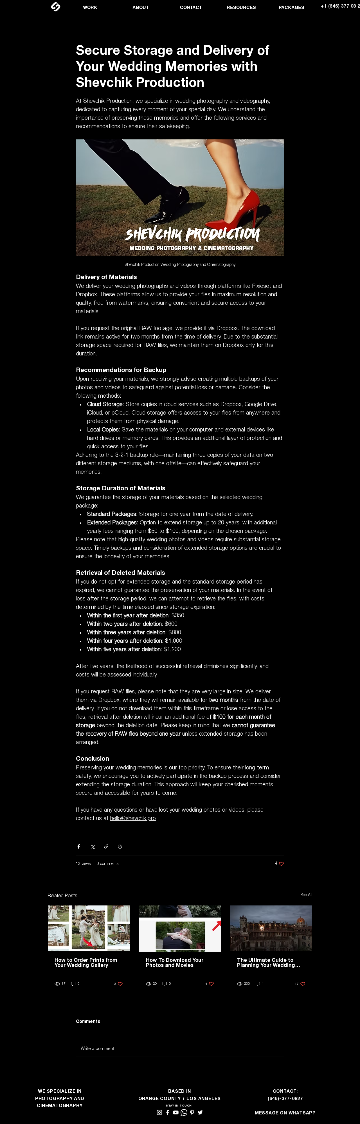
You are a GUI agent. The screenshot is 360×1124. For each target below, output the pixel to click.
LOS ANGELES (203, 1099)
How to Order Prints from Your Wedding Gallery (86, 963)
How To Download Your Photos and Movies (174, 963)
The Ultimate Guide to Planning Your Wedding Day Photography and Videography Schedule (266, 963)
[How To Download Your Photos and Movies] (180, 928)
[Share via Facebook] (78, 846)
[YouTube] (175, 1112)
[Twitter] (200, 1112)
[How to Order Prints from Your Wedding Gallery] (89, 928)
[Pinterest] (192, 1112)
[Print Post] (120, 846)
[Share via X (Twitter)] (92, 846)
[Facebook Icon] (167, 1112)
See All (306, 895)
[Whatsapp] (184, 1112)
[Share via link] (106, 846)
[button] (90, 8)
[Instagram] (159, 1112)
